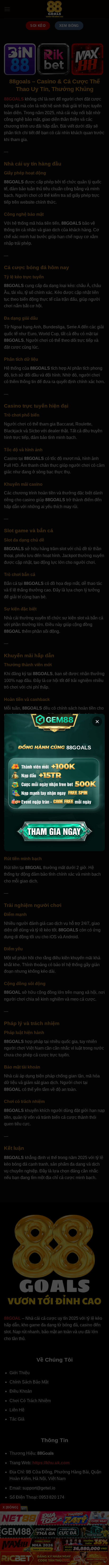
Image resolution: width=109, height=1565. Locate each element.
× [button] (97, 721)
